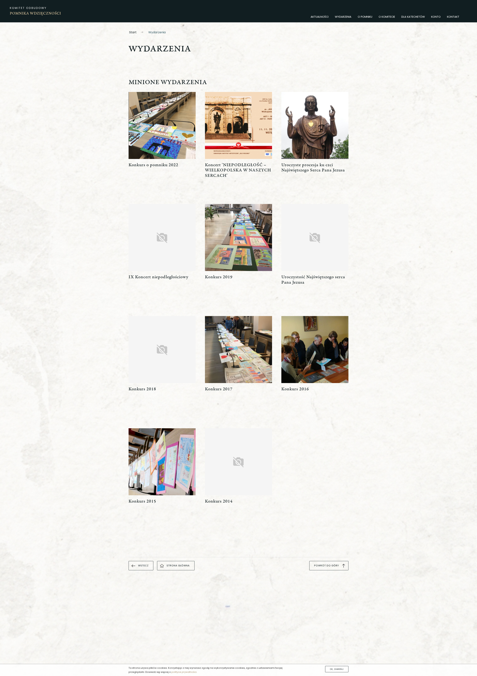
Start (133, 32)
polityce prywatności (184, 672)
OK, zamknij (337, 669)
